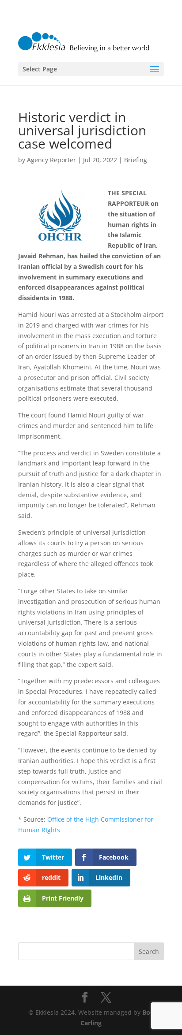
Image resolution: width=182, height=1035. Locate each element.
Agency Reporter (51, 160)
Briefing (135, 160)
